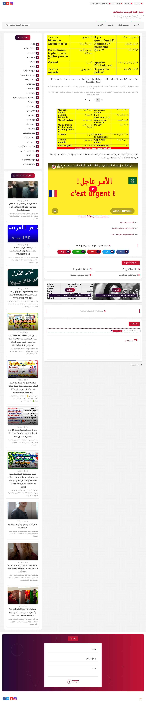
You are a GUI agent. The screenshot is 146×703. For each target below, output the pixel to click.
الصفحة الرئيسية (136, 365)
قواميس (111, 25)
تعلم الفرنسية (30, 79)
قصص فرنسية (30, 155)
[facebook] (4, 3)
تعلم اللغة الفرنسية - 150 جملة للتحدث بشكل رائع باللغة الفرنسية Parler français (23, 251)
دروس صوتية (31, 115)
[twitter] (7, 698)
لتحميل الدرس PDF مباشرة (93, 216)
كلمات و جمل (59, 92)
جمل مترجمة (30, 93)
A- (93, 100)
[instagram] (11, 3)
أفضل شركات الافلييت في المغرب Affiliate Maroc (122, 228)
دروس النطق (31, 106)
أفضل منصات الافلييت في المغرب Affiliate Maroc (122, 234)
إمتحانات (32, 62)
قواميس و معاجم (29, 164)
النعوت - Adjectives (27, 75)
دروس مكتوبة (30, 142)
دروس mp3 (31, 102)
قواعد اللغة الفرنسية (28, 160)
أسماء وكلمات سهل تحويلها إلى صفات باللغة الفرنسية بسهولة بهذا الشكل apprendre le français (23, 295)
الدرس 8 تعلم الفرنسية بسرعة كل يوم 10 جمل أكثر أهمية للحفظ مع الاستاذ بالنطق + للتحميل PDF (22, 433)
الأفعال (32, 66)
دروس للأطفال (30, 124)
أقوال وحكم (31, 57)
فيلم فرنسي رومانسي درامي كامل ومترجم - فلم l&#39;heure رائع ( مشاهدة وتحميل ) (23, 207)
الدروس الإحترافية (29, 71)
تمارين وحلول (30, 88)
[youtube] (7, 3)
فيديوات (68, 92)
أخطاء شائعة (31, 53)
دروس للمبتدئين (78, 92)
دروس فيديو (89, 92)
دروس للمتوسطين (29, 133)
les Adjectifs (29, 48)
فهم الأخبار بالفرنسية (27, 151)
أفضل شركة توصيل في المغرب (127, 222)
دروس (136, 25)
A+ (102, 100)
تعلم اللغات (31, 84)
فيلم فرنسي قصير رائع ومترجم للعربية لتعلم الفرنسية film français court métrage (23, 568)
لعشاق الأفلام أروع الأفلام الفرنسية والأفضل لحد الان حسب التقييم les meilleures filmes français (22, 612)
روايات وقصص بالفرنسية (27, 146)
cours (51, 92)
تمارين (100, 25)
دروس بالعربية (100, 92)
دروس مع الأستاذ (124, 25)
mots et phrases (92, 94)
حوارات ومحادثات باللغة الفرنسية (24, 97)
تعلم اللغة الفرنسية (119, 92)
